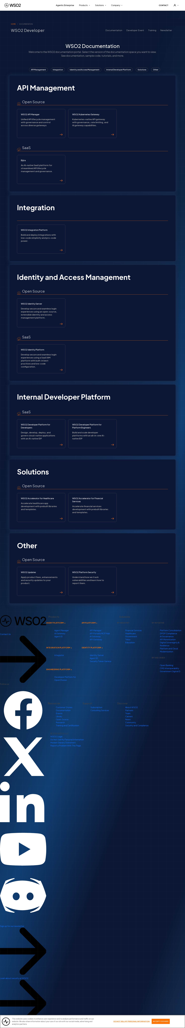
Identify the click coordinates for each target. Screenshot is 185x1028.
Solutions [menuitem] (99, 5)
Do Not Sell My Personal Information (67, 739)
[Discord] (23, 895)
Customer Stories (64, 707)
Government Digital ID (170, 671)
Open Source (62, 719)
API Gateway (96, 639)
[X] (23, 756)
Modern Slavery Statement (63, 742)
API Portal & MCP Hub (100, 633)
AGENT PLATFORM (55, 623)
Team (127, 713)
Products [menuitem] (83, 5)
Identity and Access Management (84, 69)
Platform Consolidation (170, 630)
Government (131, 636)
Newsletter (166, 30)
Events (59, 713)
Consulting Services (99, 710)
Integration (58, 69)
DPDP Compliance (168, 633)
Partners (129, 710)
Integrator (59, 655)
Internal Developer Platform (118, 69)
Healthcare (130, 633)
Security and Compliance (137, 725)
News (128, 719)
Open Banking (166, 665)
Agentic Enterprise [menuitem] (65, 5)
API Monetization (168, 639)
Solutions (142, 69)
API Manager (95, 630)
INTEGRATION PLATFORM (58, 647)
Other (155, 69)
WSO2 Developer (25, 30)
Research (60, 722)
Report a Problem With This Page (65, 745)
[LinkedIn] (23, 802)
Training (152, 30)
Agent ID (58, 636)
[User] (175, 5)
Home (13, 24)
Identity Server (97, 655)
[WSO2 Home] (13, 5)
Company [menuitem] (115, 5)
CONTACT (163, 5)
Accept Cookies (160, 1021)
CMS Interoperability (169, 668)
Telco (127, 639)
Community (130, 722)
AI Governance (167, 636)
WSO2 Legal (56, 736)
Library (59, 716)
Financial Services (133, 630)
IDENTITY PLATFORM (91, 647)
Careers (129, 716)
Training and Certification (67, 725)
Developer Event (135, 30)
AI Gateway (59, 633)
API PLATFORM (89, 623)
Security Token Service (100, 661)
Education (130, 642)
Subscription (96, 707)
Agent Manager (61, 630)
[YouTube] (23, 849)
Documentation (113, 30)
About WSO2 (131, 707)
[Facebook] (23, 710)
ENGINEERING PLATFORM (58, 669)
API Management (38, 69)
